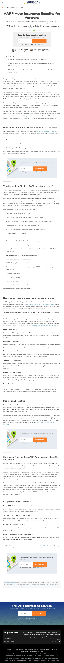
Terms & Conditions (34, 651)
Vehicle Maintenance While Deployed (21, 547)
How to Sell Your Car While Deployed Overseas (45, 547)
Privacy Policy (24, 651)
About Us (6, 641)
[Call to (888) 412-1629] (61, 2)
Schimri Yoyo (44, 49)
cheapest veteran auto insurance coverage (40, 304)
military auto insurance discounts (43, 326)
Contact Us (13, 641)
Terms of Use (39, 44)
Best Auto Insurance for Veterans (13, 7)
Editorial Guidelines (9, 582)
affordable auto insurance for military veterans (18, 116)
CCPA (41, 651)
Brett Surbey (24, 49)
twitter (60, 641)
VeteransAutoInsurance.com (26, 649)
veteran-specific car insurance (46, 131)
